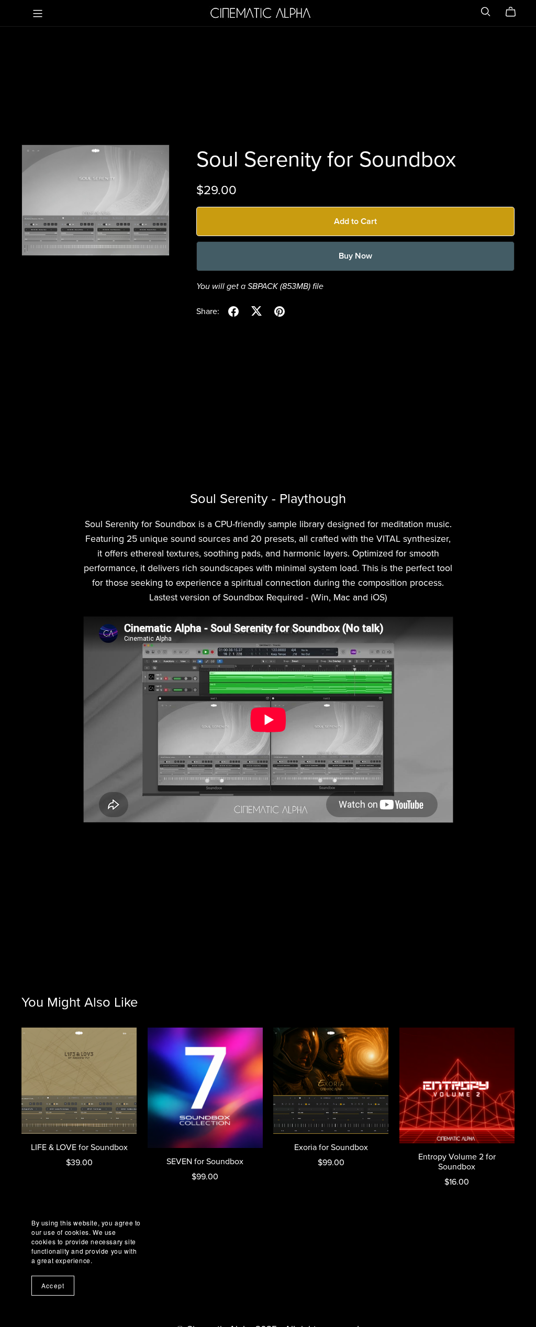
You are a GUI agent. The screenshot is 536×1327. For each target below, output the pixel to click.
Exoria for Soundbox (331, 1147)
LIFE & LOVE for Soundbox (79, 1147)
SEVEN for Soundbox (204, 1161)
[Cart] (514, 12)
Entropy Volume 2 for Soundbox (457, 1162)
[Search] (485, 12)
